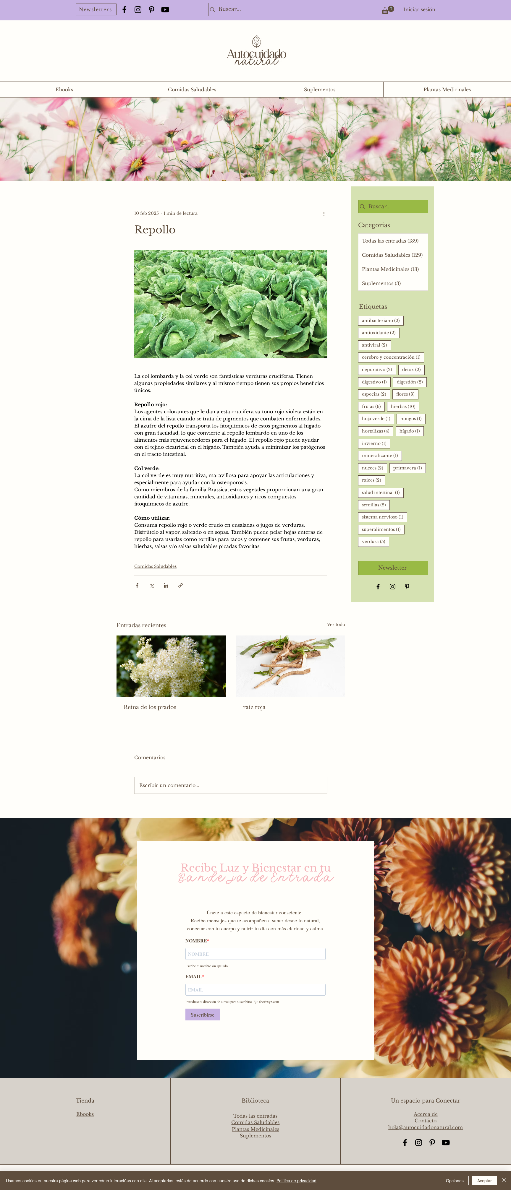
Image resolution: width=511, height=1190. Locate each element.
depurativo (379, 369)
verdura (375, 541)
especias (376, 394)
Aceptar (484, 1181)
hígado (412, 431)
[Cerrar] (503, 1180)
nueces (374, 468)
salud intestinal (383, 492)
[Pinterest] (151, 9)
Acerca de (426, 1114)
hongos (413, 418)
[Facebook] (124, 9)
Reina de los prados (150, 707)
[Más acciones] (323, 213)
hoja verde (378, 418)
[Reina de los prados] (171, 666)
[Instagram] (138, 9)
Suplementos (255, 1136)
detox (413, 369)
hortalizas (377, 431)
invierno (376, 443)
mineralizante (382, 455)
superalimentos (383, 529)
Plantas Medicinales (255, 1129)
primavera (409, 468)
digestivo (376, 382)
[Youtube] (165, 9)
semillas (376, 505)
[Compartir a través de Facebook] (137, 585)
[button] (387, 10)
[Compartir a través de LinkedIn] (166, 585)
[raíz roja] (290, 666)
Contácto (425, 1121)
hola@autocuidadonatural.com (425, 1127)
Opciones (455, 1181)
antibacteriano (383, 320)
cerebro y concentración (393, 357)
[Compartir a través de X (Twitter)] (151, 585)
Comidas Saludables (155, 566)
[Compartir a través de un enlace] (180, 585)
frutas (373, 406)
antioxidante (381, 332)
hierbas (405, 406)
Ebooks (85, 1114)
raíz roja (254, 707)
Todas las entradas (255, 1116)
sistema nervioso (384, 517)
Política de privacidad (296, 1181)
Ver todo (336, 624)
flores (407, 394)
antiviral (376, 345)
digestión (412, 382)
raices (373, 480)
